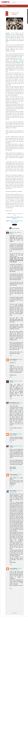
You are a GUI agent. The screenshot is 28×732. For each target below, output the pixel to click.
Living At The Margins (14, 13)
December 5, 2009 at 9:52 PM (16, 403)
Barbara (11, 381)
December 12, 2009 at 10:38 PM (16, 569)
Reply (11, 355)
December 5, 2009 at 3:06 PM (16, 360)
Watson (11, 446)
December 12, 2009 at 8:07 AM (16, 491)
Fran (11, 232)
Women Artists (14, 222)
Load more (14, 613)
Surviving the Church (18, 220)
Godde (11, 220)
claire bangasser (13, 359)
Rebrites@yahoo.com (14, 402)
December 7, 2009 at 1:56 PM (16, 434)
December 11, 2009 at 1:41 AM (16, 475)
